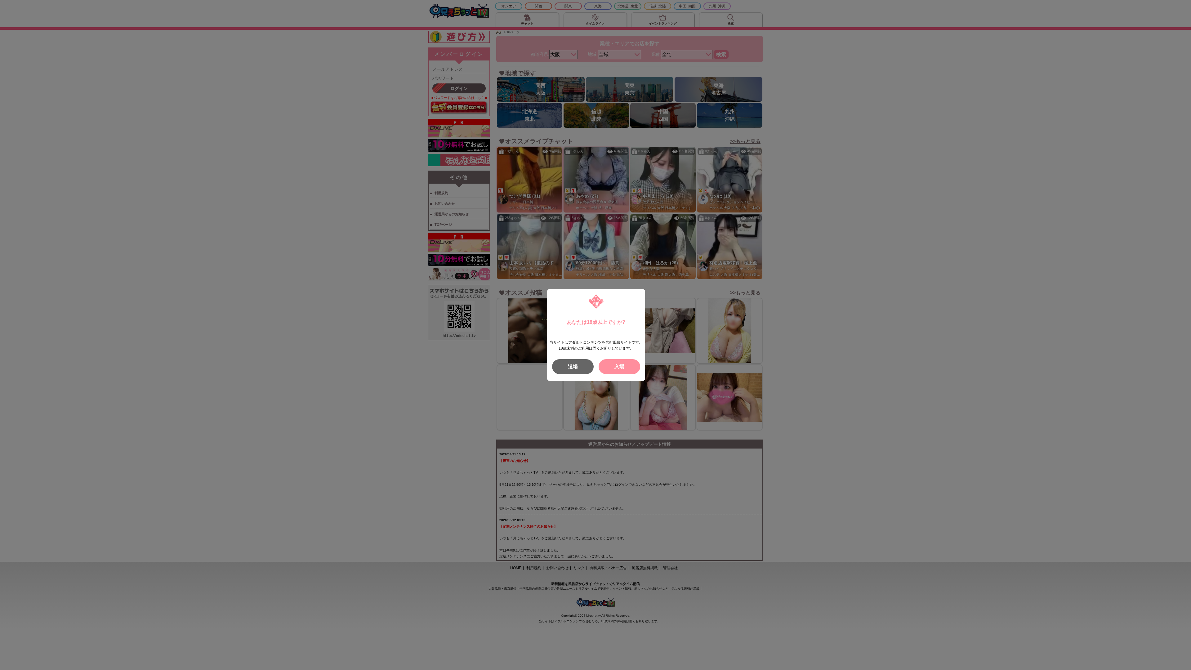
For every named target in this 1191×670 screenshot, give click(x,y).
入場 (619, 366)
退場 (573, 366)
